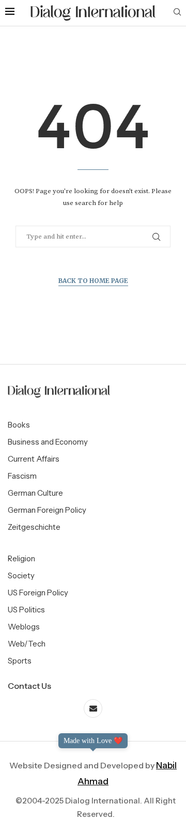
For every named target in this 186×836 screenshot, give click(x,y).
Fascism (22, 476)
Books (19, 425)
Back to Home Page (93, 281)
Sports (20, 661)
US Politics (26, 609)
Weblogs (24, 626)
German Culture (35, 493)
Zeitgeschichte (34, 527)
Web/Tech (26, 644)
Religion (21, 558)
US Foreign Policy (38, 592)
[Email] (93, 709)
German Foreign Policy (47, 510)
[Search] (177, 13)
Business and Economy (48, 442)
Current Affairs (33, 459)
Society (21, 575)
